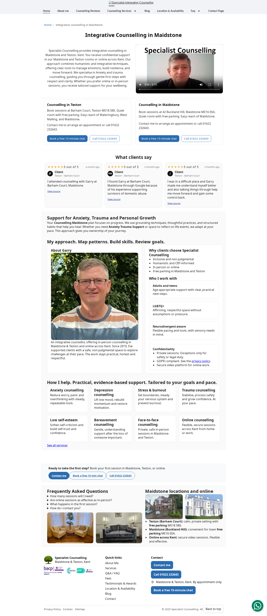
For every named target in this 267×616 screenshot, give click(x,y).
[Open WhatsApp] (257, 606)
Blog (147, 11)
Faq (193, 11)
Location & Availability (170, 11)
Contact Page (216, 11)
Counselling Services (119, 11)
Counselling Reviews (88, 11)
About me (63, 11)
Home (46, 11)
